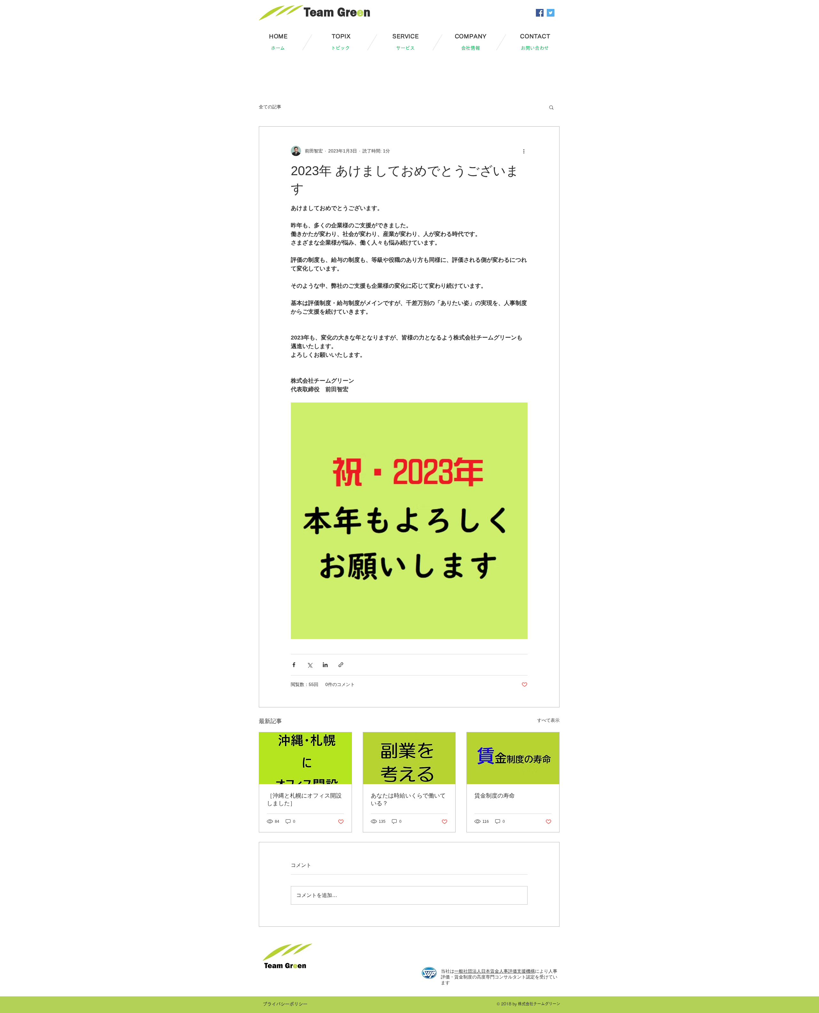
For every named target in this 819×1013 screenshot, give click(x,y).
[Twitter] (550, 13)
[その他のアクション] (524, 151)
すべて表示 (548, 720)
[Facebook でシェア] (294, 665)
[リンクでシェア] (341, 665)
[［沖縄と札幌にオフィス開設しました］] (305, 758)
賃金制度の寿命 (494, 795)
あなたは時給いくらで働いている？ (408, 799)
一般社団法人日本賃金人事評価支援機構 (494, 971)
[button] (551, 107)
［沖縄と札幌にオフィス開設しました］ (304, 799)
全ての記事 (270, 106)
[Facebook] (540, 13)
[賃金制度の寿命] (513, 758)
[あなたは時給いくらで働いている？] (409, 758)
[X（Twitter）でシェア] (309, 665)
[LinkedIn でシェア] (325, 665)
